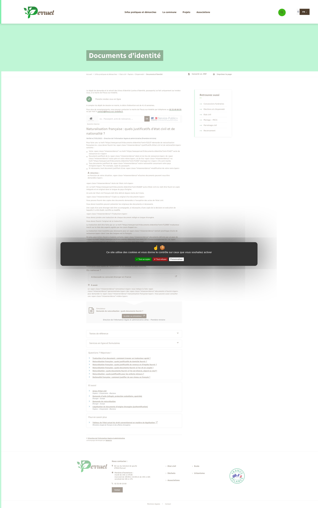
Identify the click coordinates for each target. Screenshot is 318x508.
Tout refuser (161, 259)
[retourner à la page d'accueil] (39, 12)
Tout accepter (144, 259)
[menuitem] (140, 12)
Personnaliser (176, 259)
